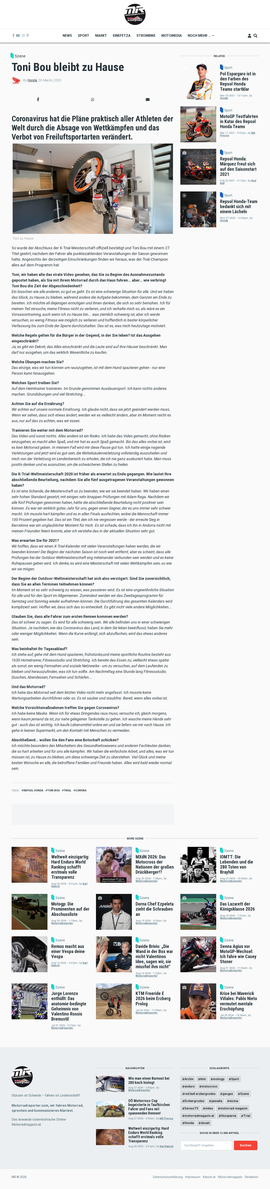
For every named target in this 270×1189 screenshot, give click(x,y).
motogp (218, 1079)
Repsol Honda (33, 790)
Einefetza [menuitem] (122, 36)
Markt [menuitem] (101, 36)
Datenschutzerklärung (168, 1177)
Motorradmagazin (230, 1177)
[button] (38, 99)
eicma (234, 1101)
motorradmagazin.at (199, 1115)
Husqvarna (228, 1115)
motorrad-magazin (233, 1108)
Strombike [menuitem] (145, 36)
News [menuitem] (67, 36)
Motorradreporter (147, 881)
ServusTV (191, 1108)
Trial (67, 790)
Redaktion (251, 1177)
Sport (228, 67)
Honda (32, 80)
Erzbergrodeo (194, 1101)
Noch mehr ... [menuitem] (198, 37)
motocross (209, 1086)
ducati (205, 1123)
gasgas (228, 1093)
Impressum (192, 1177)
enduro (190, 1086)
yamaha (216, 1101)
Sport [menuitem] (83, 36)
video (209, 1108)
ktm (203, 1079)
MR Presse (166, 1118)
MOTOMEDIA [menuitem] (171, 36)
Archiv (189, 1079)
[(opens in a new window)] (13, 35)
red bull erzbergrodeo (200, 1093)
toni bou (53, 790)
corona (80, 790)
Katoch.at (209, 1177)
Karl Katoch (166, 1146)
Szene (20, 56)
